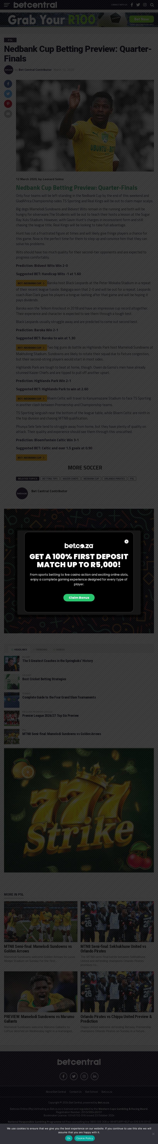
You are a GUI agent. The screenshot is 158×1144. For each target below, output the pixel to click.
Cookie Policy (84, 1138)
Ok (69, 1138)
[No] (153, 1134)
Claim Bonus (79, 598)
